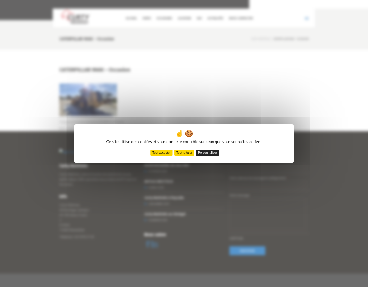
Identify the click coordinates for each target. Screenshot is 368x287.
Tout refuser (184, 152)
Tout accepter (161, 152)
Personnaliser (207, 152)
